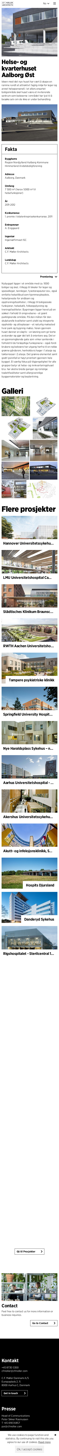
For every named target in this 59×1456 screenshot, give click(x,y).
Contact (10, 1305)
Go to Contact (40, 1323)
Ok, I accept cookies (29, 1449)
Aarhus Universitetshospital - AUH (30, 782)
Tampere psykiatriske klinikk (31, 680)
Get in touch (11, 1393)
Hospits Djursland (40, 885)
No (44, 3)
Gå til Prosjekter (26, 1251)
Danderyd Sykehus (39, 919)
